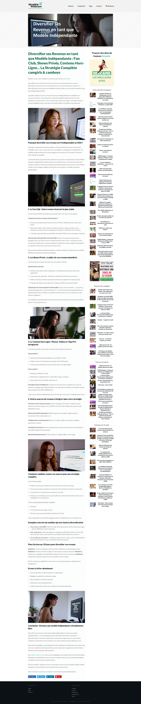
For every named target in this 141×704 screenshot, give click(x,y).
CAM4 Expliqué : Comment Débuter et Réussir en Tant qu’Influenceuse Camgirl (105, 157)
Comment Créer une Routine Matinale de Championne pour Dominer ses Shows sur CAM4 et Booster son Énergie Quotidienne (105, 438)
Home (29, 688)
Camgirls (74, 688)
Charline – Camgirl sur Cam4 (105, 320)
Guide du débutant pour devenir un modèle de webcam (105, 124)
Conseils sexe (75, 694)
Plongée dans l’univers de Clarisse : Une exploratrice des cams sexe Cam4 (105, 291)
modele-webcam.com (37, 655)
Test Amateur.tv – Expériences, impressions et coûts (105, 223)
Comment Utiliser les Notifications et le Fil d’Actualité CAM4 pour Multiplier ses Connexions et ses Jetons (105, 97)
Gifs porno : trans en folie (105, 385)
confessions (75, 692)
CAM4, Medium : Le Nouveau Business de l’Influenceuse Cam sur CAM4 (105, 241)
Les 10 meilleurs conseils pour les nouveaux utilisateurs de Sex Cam (105, 391)
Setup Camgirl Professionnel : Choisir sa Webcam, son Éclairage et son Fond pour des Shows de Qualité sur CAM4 (105, 496)
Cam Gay (30, 692)
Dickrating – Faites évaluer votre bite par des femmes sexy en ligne (105, 504)
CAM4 (68, 79)
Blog (29, 690)
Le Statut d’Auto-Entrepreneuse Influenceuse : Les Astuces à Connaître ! (105, 314)
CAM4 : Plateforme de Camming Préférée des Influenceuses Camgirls (105, 181)
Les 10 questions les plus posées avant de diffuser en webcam (105, 430)
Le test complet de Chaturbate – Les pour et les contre (105, 164)
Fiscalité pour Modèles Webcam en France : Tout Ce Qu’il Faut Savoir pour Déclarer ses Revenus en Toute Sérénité (105, 132)
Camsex (74, 690)
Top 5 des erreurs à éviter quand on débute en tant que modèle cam (105, 118)
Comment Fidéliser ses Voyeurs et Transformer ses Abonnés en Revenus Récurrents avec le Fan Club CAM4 (105, 478)
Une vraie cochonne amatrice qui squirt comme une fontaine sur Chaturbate (105, 327)
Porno (73, 696)
